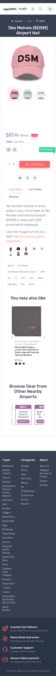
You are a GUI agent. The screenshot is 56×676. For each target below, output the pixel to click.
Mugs (4, 525)
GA (22, 487)
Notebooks (7, 529)
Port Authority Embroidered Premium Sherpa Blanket (27, 342)
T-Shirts (6, 588)
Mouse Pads (8, 521)
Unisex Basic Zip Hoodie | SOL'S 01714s (8, 599)
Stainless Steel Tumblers (7, 572)
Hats (4, 504)
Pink (23, 284)
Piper (23, 474)
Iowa (31, 278)
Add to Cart (36, 164)
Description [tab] (16, 189)
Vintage (25, 466)
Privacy (43, 481)
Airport (11, 265)
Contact (44, 485)
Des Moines (23, 265)
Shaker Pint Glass (8, 559)
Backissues (8, 466)
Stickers (6, 579)
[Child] (18, 253)
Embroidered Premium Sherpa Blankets (8, 491)
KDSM (42, 21)
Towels (5, 592)
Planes (24, 470)
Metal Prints (8, 517)
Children (6, 482)
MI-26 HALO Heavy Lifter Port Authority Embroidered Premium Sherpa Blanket (27, 351)
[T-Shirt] (26, 248)
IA (16, 278)
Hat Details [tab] (35, 189)
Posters (6, 542)
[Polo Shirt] (11, 248)
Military (24, 483)
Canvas (6, 477)
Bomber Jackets (6, 472)
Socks (5, 564)
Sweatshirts (8, 583)
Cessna (24, 499)
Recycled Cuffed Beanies (7, 549)
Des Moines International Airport (22, 272)
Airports (18, 21)
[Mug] (34, 248)
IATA (23, 278)
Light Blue (12, 284)
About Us (44, 466)
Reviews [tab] (14, 196)
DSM (42, 272)
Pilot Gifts (26, 478)
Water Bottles (6, 609)
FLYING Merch (28, 491)
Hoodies (6, 508)
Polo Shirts (7, 538)
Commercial (27, 495)
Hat (9, 278)
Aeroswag (44, 671)
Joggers (6, 512)
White (31, 284)
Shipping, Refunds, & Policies (45, 473)
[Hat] (18, 248)
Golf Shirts (7, 500)
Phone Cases (8, 533)
